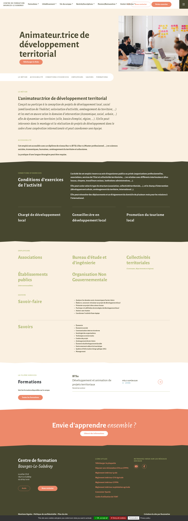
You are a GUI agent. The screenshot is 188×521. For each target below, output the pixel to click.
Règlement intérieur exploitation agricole (112, 487)
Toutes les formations (30, 397)
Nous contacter (141, 4)
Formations (32, 4)
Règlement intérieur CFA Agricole (109, 478)
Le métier (22, 77)
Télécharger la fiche (31, 62)
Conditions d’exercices (57, 77)
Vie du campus (65, 4)
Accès (24, 488)
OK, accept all (101, 518)
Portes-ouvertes (161, 4)
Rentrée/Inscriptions (84, 4)
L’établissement (48, 4)
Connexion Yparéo (103, 492)
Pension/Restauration (106, 4)
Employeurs (77, 77)
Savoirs (90, 77)
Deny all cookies (119, 518)
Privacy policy (145, 518)
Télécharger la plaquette (105, 463)
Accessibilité (36, 77)
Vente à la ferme (127, 4)
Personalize (133, 518)
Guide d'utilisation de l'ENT (106, 497)
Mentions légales (25, 514)
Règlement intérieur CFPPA (106, 482)
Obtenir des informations (94, 434)
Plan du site (63, 514)
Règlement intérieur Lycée (106, 473)
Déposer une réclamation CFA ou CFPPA (111, 468)
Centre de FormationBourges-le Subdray (14, 4)
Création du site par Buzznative (157, 514)
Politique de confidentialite (45, 514)
